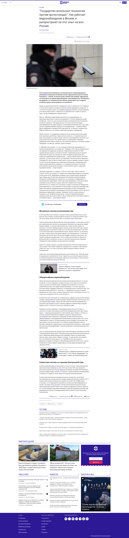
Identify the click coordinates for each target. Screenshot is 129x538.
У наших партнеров (46, 521)
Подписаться (82, 204)
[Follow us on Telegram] (80, 518)
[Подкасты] (87, 518)
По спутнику (45, 524)
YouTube (44, 529)
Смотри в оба (87, 474)
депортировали (43, 390)
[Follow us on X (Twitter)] (69, 518)
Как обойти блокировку (24, 524)
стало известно (54, 298)
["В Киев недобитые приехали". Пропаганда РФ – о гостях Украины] (95, 494)
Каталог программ (23, 521)
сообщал (46, 226)
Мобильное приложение (25, 526)
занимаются (54, 368)
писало (51, 218)
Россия (41, 7)
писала (72, 313)
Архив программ (23, 532)
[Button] (70, 37)
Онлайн (43, 526)
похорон (45, 93)
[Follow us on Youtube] (73, 518)
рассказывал (71, 222)
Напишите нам (22, 529)
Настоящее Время (44, 30)
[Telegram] (120, 2)
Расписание (44, 532)
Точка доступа (45, 518)
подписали (62, 369)
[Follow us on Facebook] (65, 518)
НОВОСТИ (54, 474)
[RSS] (83, 518)
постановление (43, 316)
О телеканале (22, 518)
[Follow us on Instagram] (76, 518)
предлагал (52, 303)
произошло (68, 109)
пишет (48, 385)
